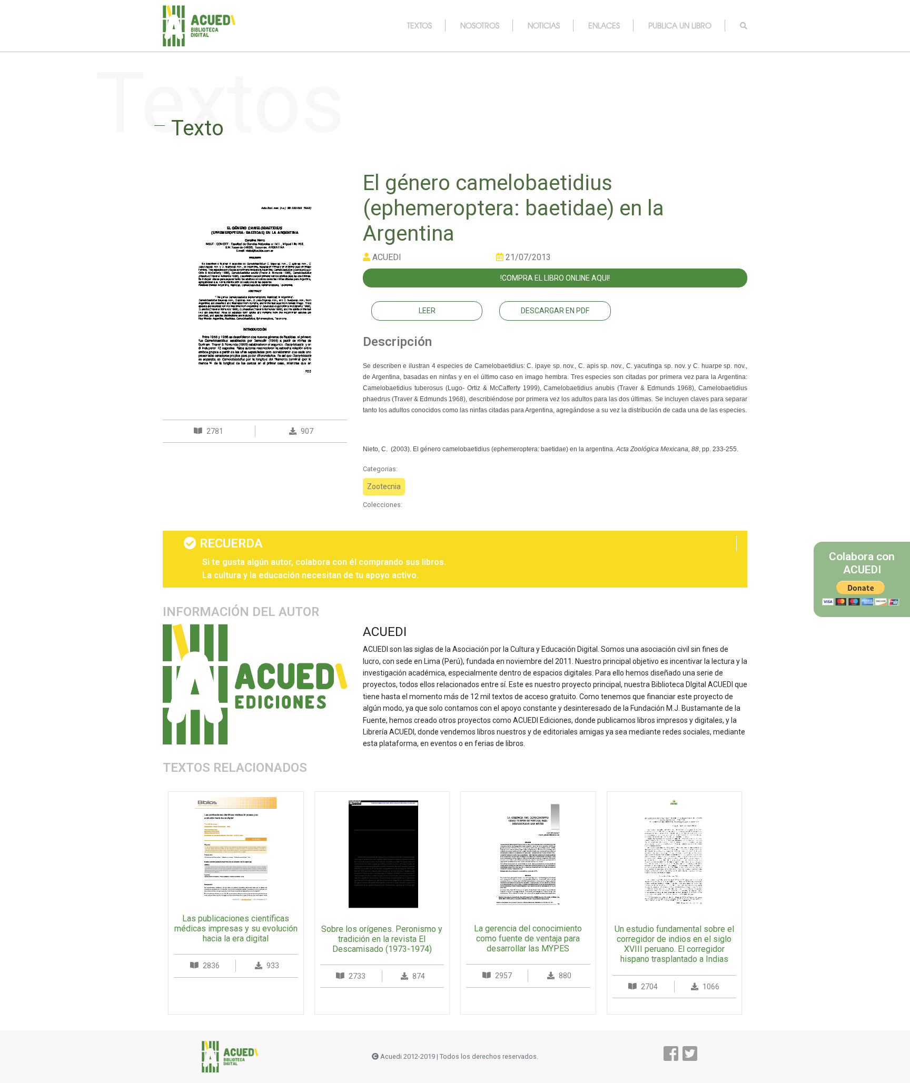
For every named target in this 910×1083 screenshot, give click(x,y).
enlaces (604, 25)
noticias (544, 25)
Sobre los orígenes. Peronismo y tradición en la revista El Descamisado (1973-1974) (381, 939)
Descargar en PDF (555, 310)
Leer (427, 310)
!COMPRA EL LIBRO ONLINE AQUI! (555, 278)
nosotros (479, 25)
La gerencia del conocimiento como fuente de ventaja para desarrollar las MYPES (528, 938)
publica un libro (679, 25)
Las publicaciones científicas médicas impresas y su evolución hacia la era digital (236, 928)
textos (419, 25)
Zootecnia (384, 486)
